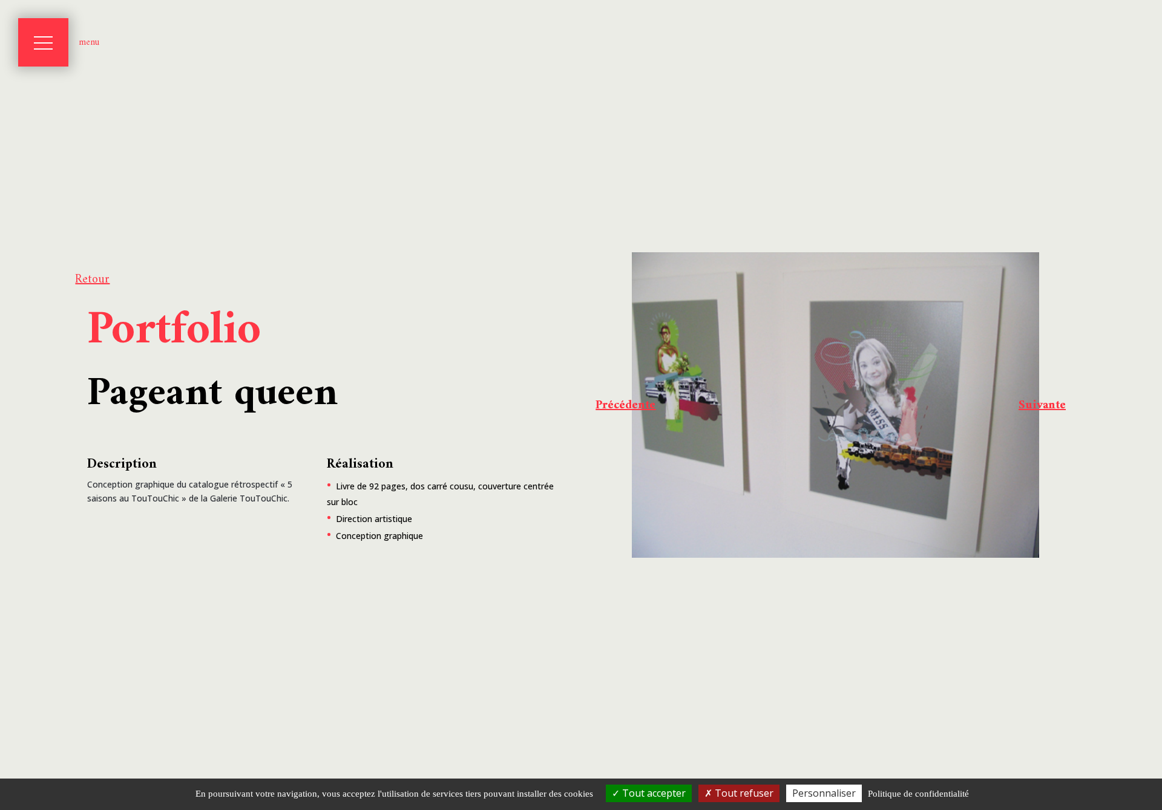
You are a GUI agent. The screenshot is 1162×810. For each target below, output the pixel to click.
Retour (92, 279)
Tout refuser (742, 793)
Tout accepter (653, 793)
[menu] (43, 42)
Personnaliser (824, 793)
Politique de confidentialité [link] (918, 794)
